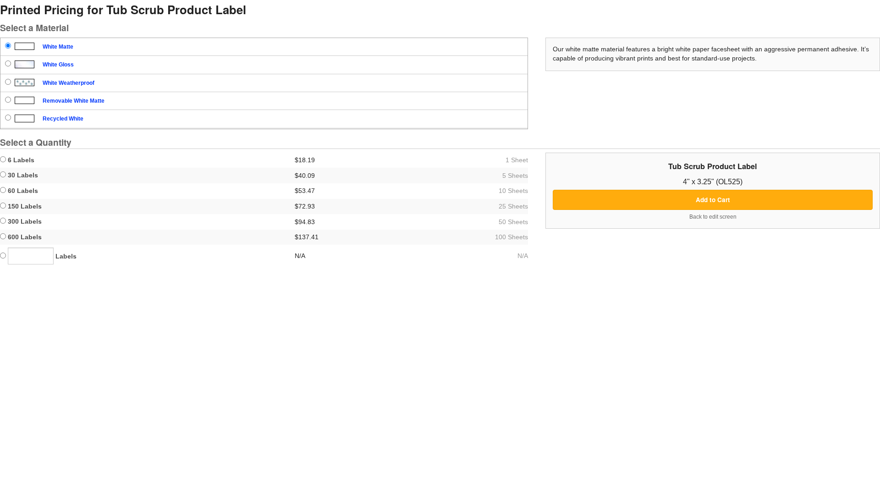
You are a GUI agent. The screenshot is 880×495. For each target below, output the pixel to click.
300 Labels (24, 221)
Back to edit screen (713, 217)
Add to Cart (713, 199)
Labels (65, 256)
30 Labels (22, 175)
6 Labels (20, 160)
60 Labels (22, 190)
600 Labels (24, 237)
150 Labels (24, 206)
